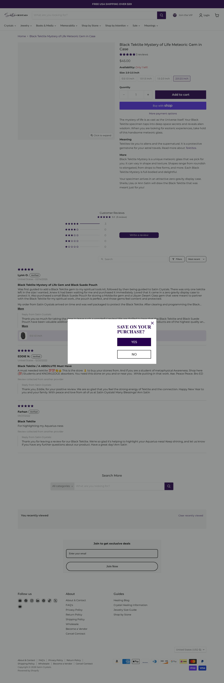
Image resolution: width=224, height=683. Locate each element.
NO (134, 354)
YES (134, 342)
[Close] (152, 323)
